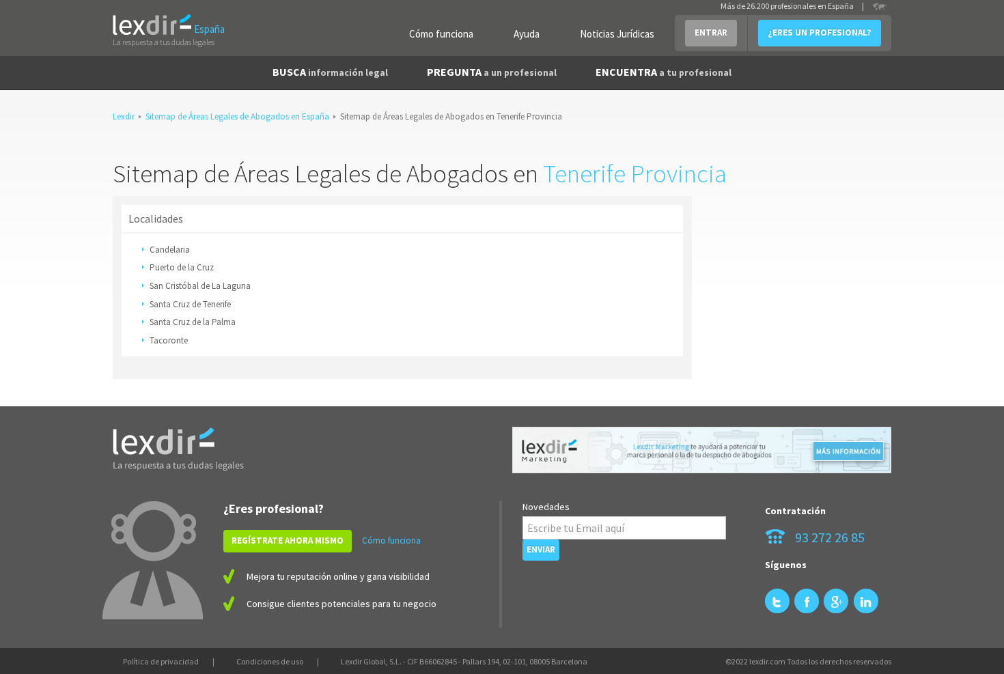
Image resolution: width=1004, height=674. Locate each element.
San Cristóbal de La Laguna (200, 286)
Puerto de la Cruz (182, 267)
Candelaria (170, 249)
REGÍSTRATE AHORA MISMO (288, 540)
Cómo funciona (441, 33)
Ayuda (527, 33)
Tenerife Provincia (635, 173)
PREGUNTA (492, 72)
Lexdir (124, 116)
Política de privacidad (161, 661)
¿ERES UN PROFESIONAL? (819, 32)
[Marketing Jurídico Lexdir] (701, 450)
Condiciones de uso (269, 661)
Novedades (546, 507)
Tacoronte (169, 340)
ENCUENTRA (663, 72)
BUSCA (330, 72)
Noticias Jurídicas (617, 33)
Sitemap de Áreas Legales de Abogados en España (237, 116)
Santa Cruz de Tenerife (190, 304)
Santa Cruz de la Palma (193, 322)
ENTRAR (711, 32)
